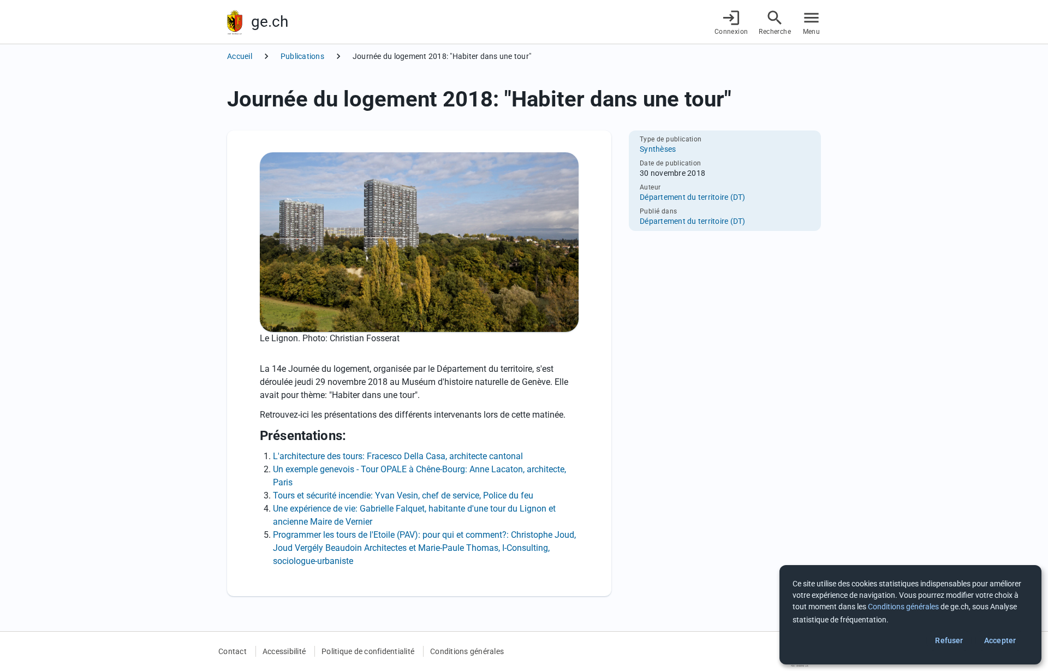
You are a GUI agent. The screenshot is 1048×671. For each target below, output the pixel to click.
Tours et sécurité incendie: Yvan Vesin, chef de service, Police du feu (403, 495)
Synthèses (658, 149)
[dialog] (910, 614)
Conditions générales (467, 651)
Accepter (1000, 640)
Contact (232, 651)
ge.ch (269, 22)
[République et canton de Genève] (234, 22)
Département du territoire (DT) (693, 197)
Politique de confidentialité (367, 651)
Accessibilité (284, 651)
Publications (302, 56)
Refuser (949, 640)
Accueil (239, 56)
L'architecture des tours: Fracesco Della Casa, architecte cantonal (398, 456)
